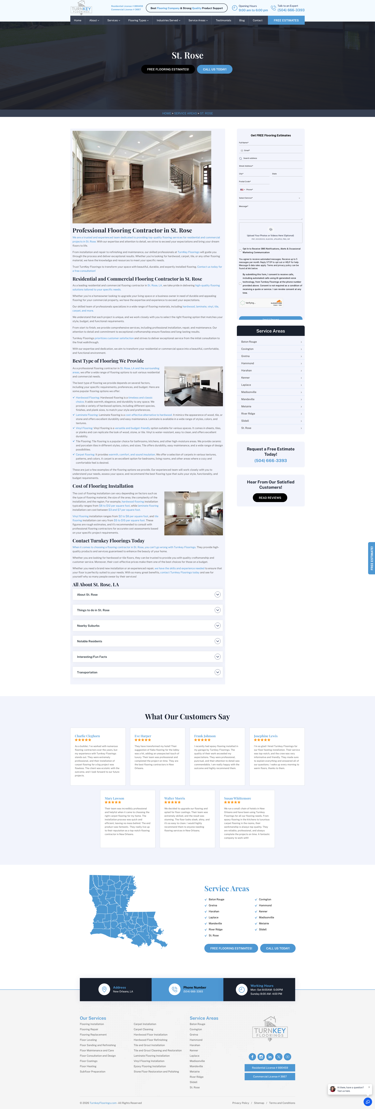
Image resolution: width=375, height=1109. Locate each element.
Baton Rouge (249, 341)
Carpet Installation (145, 1024)
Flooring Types (137, 20)
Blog (242, 20)
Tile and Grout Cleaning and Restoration (158, 1050)
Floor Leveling (88, 1039)
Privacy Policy (240, 1102)
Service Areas (197, 20)
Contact (257, 20)
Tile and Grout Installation (149, 1045)
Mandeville (247, 399)
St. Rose (246, 427)
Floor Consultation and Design (98, 1055)
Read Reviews (270, 498)
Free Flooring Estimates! (168, 69)
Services (112, 20)
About (93, 20)
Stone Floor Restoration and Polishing (156, 1071)
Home (77, 20)
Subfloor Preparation (92, 1071)
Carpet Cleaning (143, 1029)
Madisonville (248, 392)
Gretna (245, 356)
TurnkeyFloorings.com (103, 1102)
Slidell (245, 420)
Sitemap (259, 1102)
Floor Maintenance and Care (97, 1050)
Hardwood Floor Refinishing (150, 1039)
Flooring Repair (89, 1029)
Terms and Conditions (282, 1102)
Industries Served (167, 20)
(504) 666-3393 (291, 9)
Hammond (247, 363)
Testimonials (223, 20)
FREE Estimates (286, 20)
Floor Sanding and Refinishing (98, 1045)
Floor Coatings (88, 1061)
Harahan (246, 370)
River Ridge (248, 413)
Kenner (245, 377)
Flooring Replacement (93, 1034)
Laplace (246, 384)
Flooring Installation (92, 1024)
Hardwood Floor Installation (150, 1034)
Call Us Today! (214, 69)
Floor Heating (88, 1066)
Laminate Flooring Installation (152, 1055)
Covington (247, 348)
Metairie (246, 406)
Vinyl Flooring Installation (149, 1061)
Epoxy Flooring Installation (150, 1066)
